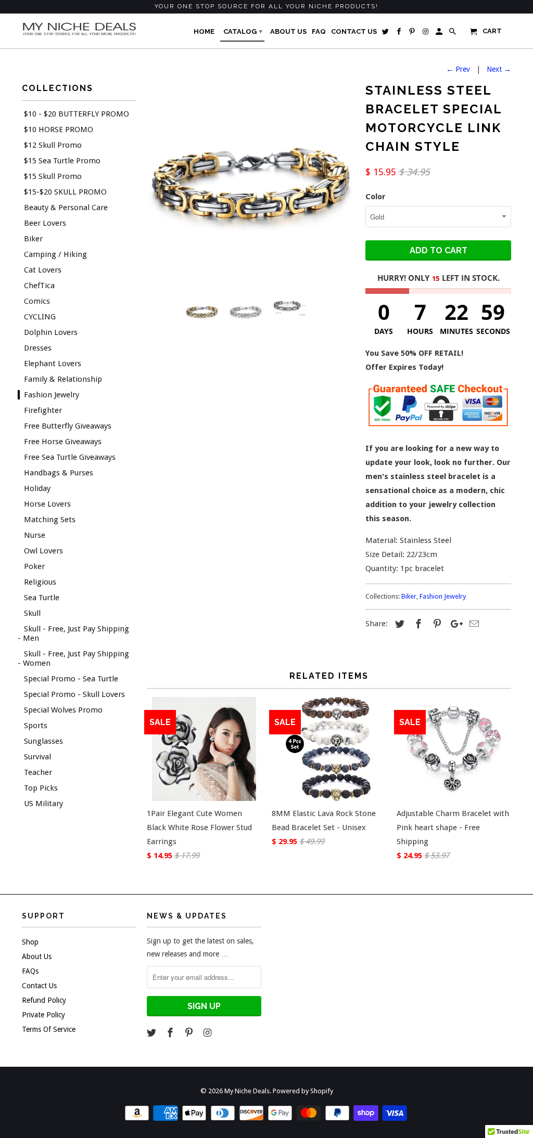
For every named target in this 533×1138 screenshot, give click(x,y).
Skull (32, 613)
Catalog (242, 31)
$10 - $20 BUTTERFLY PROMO (76, 114)
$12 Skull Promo (53, 145)
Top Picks (41, 788)
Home (204, 31)
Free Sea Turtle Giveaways (70, 457)
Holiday (37, 488)
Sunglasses (43, 741)
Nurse (34, 535)
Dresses (38, 348)
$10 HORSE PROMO (58, 129)
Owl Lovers (43, 550)
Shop (30, 942)
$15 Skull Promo (53, 176)
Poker (34, 566)
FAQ (319, 31)
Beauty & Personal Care (66, 207)
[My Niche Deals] (79, 28)
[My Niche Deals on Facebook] (171, 1032)
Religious (40, 582)
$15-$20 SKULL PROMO (65, 192)
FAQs (30, 971)
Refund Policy (44, 1000)
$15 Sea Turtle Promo (62, 160)
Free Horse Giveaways (62, 441)
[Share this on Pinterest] (435, 623)
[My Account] (440, 34)
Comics (37, 301)
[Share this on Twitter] (398, 623)
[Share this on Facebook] (417, 623)
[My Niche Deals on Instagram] (208, 1032)
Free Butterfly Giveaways (67, 426)
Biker (33, 238)
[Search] (453, 34)
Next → (499, 69)
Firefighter (43, 410)
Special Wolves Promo (63, 710)
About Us (37, 956)
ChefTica (39, 285)
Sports (35, 725)
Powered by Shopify (303, 1091)
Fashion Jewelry (51, 394)
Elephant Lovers (52, 363)
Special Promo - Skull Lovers (74, 694)
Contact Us (39, 985)
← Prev (458, 69)
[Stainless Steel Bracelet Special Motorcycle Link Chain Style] (251, 183)
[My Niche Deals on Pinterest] (190, 1032)
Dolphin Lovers (51, 332)
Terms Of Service (48, 1029)
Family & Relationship (63, 379)
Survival (37, 756)
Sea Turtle (41, 597)
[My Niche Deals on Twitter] (152, 1032)
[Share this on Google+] (454, 623)
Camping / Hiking (55, 254)
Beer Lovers (45, 223)
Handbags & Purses (58, 472)
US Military (43, 803)
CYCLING (40, 316)
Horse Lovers (47, 504)
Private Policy (43, 1015)
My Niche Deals (247, 1091)
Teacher (38, 772)
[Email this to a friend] (472, 623)
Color (375, 196)
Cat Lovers (42, 270)
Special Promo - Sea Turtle (71, 678)
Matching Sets (49, 519)
